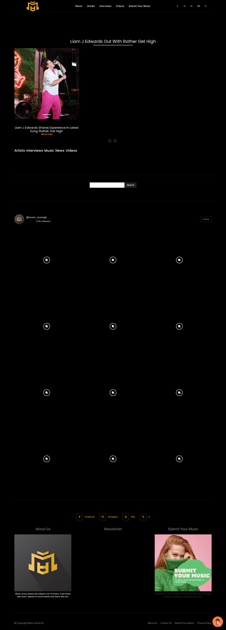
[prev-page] (110, 141)
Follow (206, 219)
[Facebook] (177, 6)
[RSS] (126, 517)
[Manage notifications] (219, 624)
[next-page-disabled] (115, 141)
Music (46, 117)
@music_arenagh (36, 217)
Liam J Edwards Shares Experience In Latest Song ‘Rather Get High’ (47, 129)
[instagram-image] (46, 259)
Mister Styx (46, 134)
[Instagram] (184, 6)
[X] (205, 6)
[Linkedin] (191, 6)
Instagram (113, 516)
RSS (133, 516)
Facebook (89, 516)
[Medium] (198, 6)
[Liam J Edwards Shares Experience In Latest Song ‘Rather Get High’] (46, 83)
